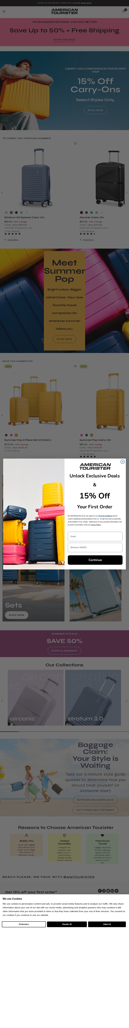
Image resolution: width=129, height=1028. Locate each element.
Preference (24, 924)
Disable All (67, 924)
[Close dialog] (123, 462)
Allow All (107, 924)
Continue (95, 560)
